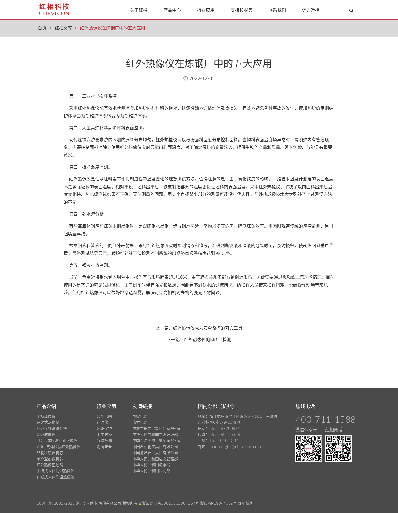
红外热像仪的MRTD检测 (207, 340)
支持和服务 (241, 10)
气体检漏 (104, 441)
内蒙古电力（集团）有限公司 (157, 429)
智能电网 (104, 417)
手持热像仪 (46, 417)
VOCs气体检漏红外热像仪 (58, 447)
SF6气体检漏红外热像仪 (57, 441)
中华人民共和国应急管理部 (155, 459)
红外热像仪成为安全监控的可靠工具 (207, 328)
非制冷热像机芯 (50, 453)
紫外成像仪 (46, 435)
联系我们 (277, 10)
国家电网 (140, 417)
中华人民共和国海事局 (151, 465)
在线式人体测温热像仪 (55, 477)
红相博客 (245, 503)
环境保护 (104, 429)
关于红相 (138, 10)
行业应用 (205, 10)
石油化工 (104, 423)
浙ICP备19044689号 (218, 503)
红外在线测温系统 (52, 429)
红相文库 (63, 28)
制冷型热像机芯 (50, 459)
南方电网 (140, 423)
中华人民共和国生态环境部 (155, 435)
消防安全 (104, 447)
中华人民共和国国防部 (151, 471)
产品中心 (172, 10)
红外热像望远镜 (50, 465)
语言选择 (310, 10)
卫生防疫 (104, 435)
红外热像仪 (166, 140)
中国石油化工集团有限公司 (155, 447)
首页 (42, 28)
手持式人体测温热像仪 (55, 471)
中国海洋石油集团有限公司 (155, 453)
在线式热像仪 (48, 423)
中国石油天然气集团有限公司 (157, 441)
